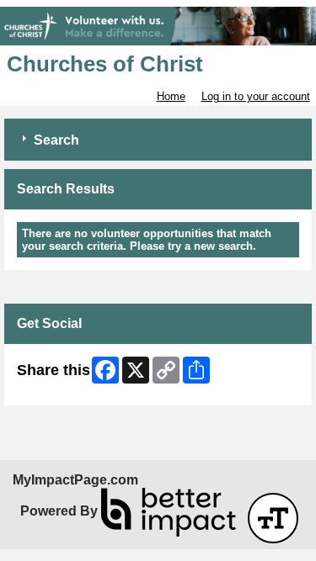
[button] (273, 518)
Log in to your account (255, 96)
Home (171, 96)
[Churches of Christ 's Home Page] (158, 26)
